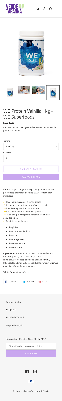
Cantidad (7, 153)
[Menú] (57, 8)
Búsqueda (10, 309)
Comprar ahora (31, 177)
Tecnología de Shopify (40, 391)
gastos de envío (32, 127)
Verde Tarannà (25, 391)
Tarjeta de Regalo (14, 325)
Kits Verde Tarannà (15, 317)
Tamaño (6, 141)
